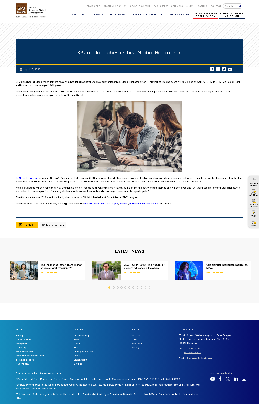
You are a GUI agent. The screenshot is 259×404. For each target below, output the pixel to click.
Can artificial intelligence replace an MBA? (227, 266)
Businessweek (150, 203)
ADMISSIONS (93, 6)
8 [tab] (138, 284)
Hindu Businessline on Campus (101, 203)
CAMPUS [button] (97, 14)
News (76, 339)
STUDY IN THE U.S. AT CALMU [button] (232, 15)
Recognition (21, 344)
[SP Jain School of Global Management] (30, 10)
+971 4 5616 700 (192, 348)
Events (77, 344)
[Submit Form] (240, 6)
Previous (2, 271)
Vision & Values (23, 339)
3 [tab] (117, 284)
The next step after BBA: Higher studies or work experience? (61, 266)
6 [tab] (129, 284)
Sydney (135, 347)
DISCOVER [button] (78, 14)
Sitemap (78, 364)
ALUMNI (190, 6)
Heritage (20, 335)
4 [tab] (121, 284)
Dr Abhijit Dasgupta (26, 178)
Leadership (21, 347)
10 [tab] (146, 284)
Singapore (137, 344)
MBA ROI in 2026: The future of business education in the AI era (144, 266)
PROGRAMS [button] (118, 14)
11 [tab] (150, 284)
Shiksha (123, 203)
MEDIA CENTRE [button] (179, 14)
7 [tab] (133, 284)
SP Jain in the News (53, 224)
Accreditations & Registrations (31, 356)
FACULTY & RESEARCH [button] (148, 14)
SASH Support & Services (168, 6)
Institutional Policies (26, 360)
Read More (47, 272)
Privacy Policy (22, 364)
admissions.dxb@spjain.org (198, 358)
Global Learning (81, 335)
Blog (76, 347)
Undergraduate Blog (83, 351)
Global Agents (80, 360)
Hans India (135, 203)
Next (256, 271)
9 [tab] (142, 284)
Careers (202, 6)
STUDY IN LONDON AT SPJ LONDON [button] (205, 15)
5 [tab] (125, 284)
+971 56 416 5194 (192, 352)
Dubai (135, 339)
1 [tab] (109, 284)
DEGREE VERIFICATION (115, 6)
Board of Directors (24, 351)
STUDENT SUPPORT (140, 6)
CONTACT (216, 6)
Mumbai (136, 335)
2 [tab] (113, 284)
